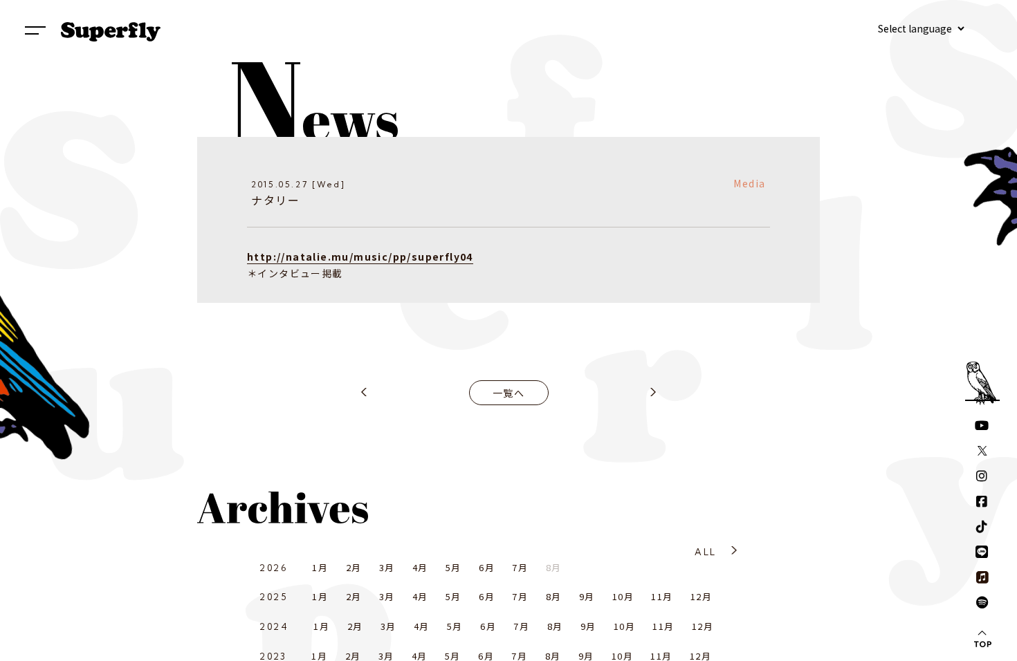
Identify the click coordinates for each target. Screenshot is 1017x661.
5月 (453, 567)
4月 (420, 567)
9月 (587, 596)
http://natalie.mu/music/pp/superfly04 (360, 256)
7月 (520, 567)
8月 (554, 596)
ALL (705, 551)
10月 (623, 596)
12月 (701, 596)
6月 (487, 567)
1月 (320, 567)
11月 (661, 596)
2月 (354, 567)
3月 (387, 567)
